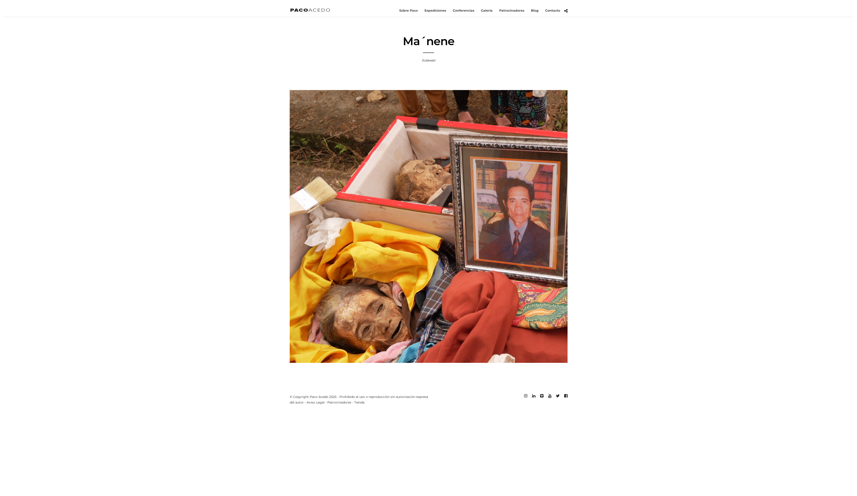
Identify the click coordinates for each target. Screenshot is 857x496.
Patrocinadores (511, 10)
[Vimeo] (541, 396)
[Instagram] (525, 396)
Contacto (552, 10)
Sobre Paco (408, 10)
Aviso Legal (315, 402)
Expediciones (435, 10)
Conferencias (463, 10)
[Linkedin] (533, 396)
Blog (535, 10)
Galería (487, 10)
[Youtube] (549, 396)
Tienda (359, 402)
